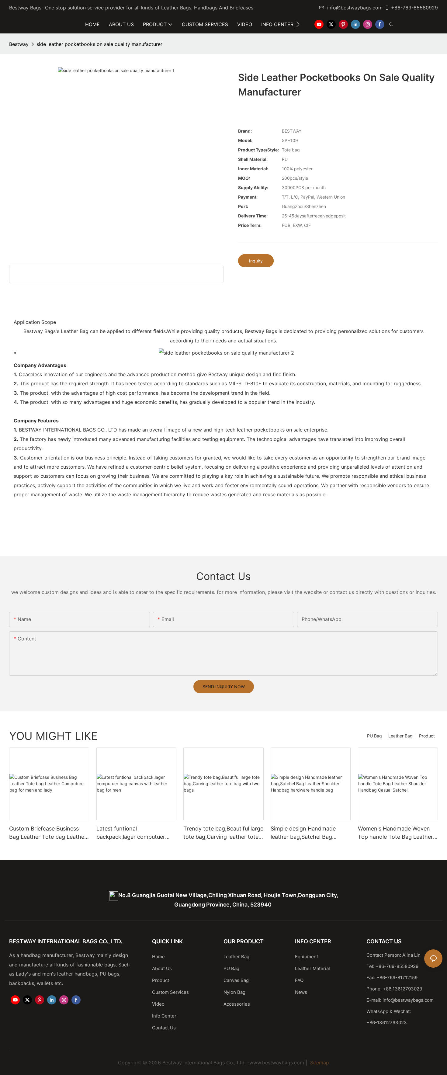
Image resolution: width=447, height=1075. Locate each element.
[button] (298, 24)
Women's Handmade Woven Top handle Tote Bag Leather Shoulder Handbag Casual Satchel (395, 833)
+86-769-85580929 (414, 8)
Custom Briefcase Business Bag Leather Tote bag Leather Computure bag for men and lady (47, 833)
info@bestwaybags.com (355, 8)
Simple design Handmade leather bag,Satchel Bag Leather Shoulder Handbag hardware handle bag (305, 833)
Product (427, 735)
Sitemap (319, 1062)
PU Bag (374, 735)
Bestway (19, 44)
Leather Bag (400, 735)
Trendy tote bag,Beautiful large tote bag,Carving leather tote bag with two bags (223, 833)
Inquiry (256, 260)
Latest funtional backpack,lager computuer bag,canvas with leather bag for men (132, 833)
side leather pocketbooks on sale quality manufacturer (99, 44)
